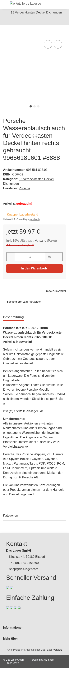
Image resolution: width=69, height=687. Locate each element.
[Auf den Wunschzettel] (58, 44)
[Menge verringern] (11, 256)
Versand (41, 240)
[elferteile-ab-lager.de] (25, 3)
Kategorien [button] (10, 515)
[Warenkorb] (62, 4)
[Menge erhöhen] (58, 256)
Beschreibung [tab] (13, 317)
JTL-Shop (49, 659)
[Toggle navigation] (5, 2)
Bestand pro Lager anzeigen (24, 301)
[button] (41, 4)
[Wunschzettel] (55, 4)
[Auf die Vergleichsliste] (48, 44)
